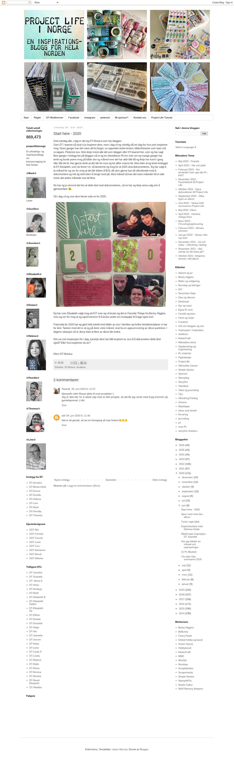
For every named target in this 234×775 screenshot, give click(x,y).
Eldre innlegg (160, 479)
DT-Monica (70, 367)
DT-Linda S (35, 651)
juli (184, 500)
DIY (180, 289)
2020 (182, 473)
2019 (182, 589)
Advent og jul (185, 273)
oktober (186, 486)
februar (186, 579)
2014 (182, 613)
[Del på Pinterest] (85, 363)
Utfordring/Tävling (188, 398)
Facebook (73, 117)
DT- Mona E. (36, 580)
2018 (182, 594)
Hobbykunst (184, 648)
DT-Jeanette (36, 635)
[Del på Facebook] (82, 363)
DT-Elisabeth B (37, 597)
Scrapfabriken (185, 668)
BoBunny (183, 631)
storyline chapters (188, 430)
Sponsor (182, 373)
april (184, 570)
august (186, 496)
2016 (182, 603)
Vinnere (182, 402)
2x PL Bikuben (189, 551)
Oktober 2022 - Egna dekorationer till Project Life (193, 190)
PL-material (184, 353)
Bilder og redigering (189, 281)
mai (184, 565)
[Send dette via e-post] (72, 363)
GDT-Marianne (37, 550)
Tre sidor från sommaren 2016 (191, 558)
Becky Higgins (186, 277)
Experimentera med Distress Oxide (192, 528)
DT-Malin (34, 664)
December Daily (187, 293)
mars (185, 574)
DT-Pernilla (35, 511)
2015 (182, 608)
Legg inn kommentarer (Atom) (83, 485)
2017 (182, 599)
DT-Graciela (35, 623)
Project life (184, 361)
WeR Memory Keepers (190, 688)
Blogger (144, 749)
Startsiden (111, 479)
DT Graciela (35, 576)
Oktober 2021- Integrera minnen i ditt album (191, 257)
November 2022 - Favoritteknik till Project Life (190, 182)
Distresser (183, 301)
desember (188, 477)
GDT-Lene (35, 542)
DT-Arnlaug (35, 589)
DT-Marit (34, 507)
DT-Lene (34, 647)
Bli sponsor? (121, 117)
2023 (182, 459)
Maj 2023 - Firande (188, 161)
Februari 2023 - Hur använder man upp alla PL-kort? (193, 172)
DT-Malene (35, 660)
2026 (182, 445)
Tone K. (66, 389)
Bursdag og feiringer (189, 285)
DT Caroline (35, 572)
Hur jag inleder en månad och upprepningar (191, 544)
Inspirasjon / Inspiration (191, 330)
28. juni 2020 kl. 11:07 (83, 389)
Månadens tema (187, 342)
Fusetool (183, 322)
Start (26, 117)
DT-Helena (35, 499)
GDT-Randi (35, 554)
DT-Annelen (35, 482)
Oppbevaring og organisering (187, 348)
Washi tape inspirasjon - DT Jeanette (194, 535)
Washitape (184, 406)
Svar (64, 405)
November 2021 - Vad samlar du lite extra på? (191, 250)
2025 (182, 449)
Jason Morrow (119, 749)
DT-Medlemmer (54, 117)
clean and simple (187, 410)
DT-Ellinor (34, 615)
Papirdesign (184, 357)
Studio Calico (185, 684)
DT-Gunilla (35, 495)
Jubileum (183, 334)
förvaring (183, 414)
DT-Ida (33, 631)
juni (184, 505)
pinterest (105, 117)
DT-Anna (34, 584)
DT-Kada (34, 643)
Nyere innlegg (61, 479)
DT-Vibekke (35, 687)
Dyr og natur (185, 305)
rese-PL (182, 426)
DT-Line (33, 503)
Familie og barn (186, 313)
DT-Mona (34, 668)
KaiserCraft (184, 338)
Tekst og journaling (188, 390)
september (188, 491)
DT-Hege (34, 627)
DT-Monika (35, 676)
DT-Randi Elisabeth (34, 682)
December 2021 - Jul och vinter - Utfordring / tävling (192, 243)
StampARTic (185, 680)
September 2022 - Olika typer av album (191, 197)
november (188, 482)
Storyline (183, 381)
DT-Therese (35, 515)
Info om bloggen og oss (191, 326)
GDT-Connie (36, 538)
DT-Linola (34, 655)
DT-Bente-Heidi (37, 486)
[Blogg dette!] (75, 363)
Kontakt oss (139, 117)
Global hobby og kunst (190, 639)
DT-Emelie (35, 619)
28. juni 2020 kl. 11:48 (78, 415)
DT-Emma (34, 491)
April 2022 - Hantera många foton (189, 215)
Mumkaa (183, 664)
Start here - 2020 (190, 509)
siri (63, 415)
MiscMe (182, 660)
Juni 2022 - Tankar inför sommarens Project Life (191, 204)
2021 (182, 468)
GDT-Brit (34, 529)
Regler (37, 117)
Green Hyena (185, 644)
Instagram (89, 117)
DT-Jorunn (35, 639)
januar (185, 584)
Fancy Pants (185, 635)
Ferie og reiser (186, 317)
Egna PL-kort (185, 309)
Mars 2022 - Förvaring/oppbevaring (190, 222)
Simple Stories (186, 369)
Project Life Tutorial (161, 117)
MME (181, 656)
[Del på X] (78, 363)
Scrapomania (185, 672)
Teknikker (183, 386)
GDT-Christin (36, 533)
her (89, 166)
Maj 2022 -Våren (187, 210)
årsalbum (81, 367)
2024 (182, 454)
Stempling (183, 377)
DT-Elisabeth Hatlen (36, 602)
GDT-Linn (34, 546)
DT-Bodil (34, 593)
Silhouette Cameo (188, 365)
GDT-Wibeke (36, 558)
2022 (182, 464)
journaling (183, 418)
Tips (180, 394)
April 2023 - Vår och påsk (192, 165)
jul (179, 422)
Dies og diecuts (186, 297)
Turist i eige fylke (190, 521)
